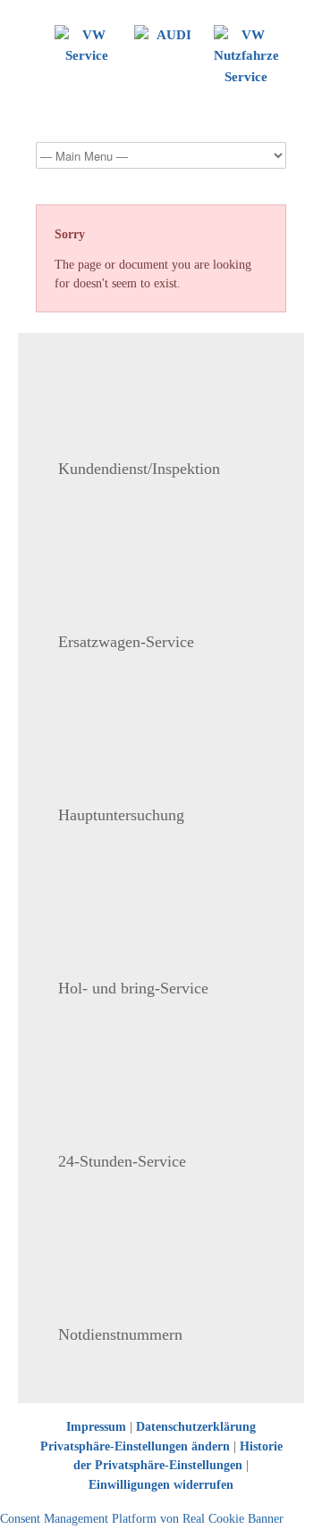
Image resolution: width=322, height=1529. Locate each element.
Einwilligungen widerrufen (161, 1485)
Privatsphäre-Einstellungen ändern (135, 1446)
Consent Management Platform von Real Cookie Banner (142, 1518)
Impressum (96, 1426)
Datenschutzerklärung (196, 1426)
